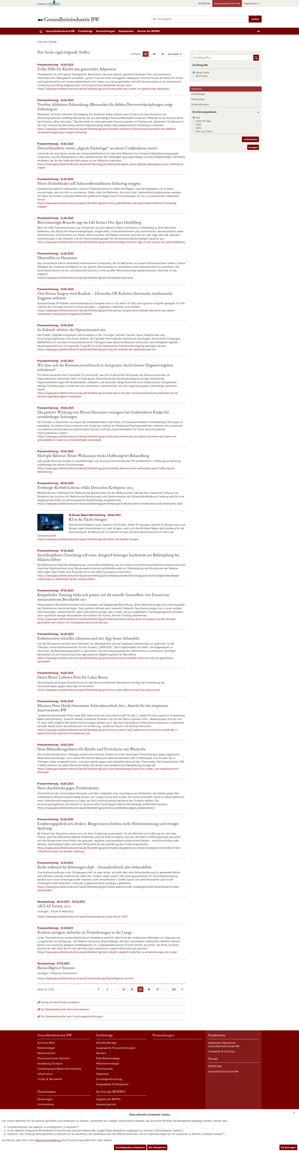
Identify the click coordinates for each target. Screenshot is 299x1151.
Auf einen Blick (46, 1042)
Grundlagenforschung (109, 1079)
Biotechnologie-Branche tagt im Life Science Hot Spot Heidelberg (89, 223)
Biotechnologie (46, 1048)
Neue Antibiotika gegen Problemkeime (68, 788)
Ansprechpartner (106, 1104)
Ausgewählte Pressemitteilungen (115, 1048)
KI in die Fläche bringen (88, 520)
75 (163, 54)
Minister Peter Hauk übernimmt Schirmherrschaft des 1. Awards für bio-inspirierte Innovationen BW (102, 708)
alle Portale (202, 76)
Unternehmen (45, 1104)
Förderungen (198, 99)
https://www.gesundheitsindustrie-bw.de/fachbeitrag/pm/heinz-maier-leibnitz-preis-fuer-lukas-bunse (98, 689)
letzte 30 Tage (203, 121)
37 (157, 989)
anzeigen (253, 147)
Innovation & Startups (221, 1051)
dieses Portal (202, 72)
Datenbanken (126, 31)
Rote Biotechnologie (108, 1058)
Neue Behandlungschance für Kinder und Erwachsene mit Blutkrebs (91, 749)
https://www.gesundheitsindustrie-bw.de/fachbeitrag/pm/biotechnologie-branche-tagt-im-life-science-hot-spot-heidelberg (111, 242)
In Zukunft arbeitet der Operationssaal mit (71, 330)
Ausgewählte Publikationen (112, 1084)
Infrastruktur (45, 1074)
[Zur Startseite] (69, 19)
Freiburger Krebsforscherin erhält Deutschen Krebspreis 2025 (85, 488)
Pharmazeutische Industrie (53, 1058)
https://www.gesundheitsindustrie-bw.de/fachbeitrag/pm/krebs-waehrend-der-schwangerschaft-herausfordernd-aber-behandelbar (108, 888)
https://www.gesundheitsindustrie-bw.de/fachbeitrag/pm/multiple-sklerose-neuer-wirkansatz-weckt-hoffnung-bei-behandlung (106, 469)
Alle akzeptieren (157, 1147)
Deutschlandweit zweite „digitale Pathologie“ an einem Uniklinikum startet (97, 148)
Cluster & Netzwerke (49, 1079)
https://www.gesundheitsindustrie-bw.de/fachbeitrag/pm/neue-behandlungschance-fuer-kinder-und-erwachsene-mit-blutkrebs (108, 770)
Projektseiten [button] (251, 3)
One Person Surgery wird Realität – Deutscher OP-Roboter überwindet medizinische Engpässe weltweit (105, 296)
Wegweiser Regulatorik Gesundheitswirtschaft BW (223, 1044)
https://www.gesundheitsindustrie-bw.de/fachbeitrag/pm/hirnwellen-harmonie (85, 277)
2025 (198, 127)
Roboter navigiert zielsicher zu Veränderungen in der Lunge (84, 933)
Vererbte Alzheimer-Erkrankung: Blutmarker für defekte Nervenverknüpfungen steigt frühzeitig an (105, 107)
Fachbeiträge (85, 31)
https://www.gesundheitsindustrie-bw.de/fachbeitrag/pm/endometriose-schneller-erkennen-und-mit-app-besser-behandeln (105, 659)
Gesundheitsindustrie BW (227, 3)
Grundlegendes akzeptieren (130, 1147)
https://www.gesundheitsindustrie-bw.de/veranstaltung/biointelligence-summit (85, 978)
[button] (257, 112)
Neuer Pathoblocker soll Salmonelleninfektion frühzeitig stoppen (89, 184)
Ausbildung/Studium (50, 1063)
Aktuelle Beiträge (106, 1042)
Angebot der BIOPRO (108, 1099)
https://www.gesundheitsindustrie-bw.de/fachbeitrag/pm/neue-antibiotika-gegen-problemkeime (95, 808)
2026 (198, 124)
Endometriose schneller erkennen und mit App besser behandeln (88, 639)
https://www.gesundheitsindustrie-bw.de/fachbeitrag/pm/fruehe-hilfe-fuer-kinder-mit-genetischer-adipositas (103, 88)
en (258, 31)
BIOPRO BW (205, 3)
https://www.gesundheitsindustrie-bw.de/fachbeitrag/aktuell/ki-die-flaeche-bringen (88, 539)
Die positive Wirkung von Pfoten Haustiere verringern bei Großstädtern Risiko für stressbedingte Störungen (103, 415)
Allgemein (196, 88)
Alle (198, 117)
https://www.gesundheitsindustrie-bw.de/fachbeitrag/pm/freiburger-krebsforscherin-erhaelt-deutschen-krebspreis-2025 (110, 503)
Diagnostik (102, 1074)
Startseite (42, 41)
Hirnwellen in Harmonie (57, 258)
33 (123, 989)
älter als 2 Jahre (204, 131)
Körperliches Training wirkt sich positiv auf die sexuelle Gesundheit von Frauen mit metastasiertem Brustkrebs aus (103, 597)
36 (149, 989)
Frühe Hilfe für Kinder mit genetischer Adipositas (76, 69)
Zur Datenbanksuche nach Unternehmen (65, 1009)
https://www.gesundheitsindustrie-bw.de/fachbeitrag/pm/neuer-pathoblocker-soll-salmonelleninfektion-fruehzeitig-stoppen (107, 204)
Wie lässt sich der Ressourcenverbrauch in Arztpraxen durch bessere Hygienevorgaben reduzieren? (105, 367)
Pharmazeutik (104, 1068)
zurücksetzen (250, 139)
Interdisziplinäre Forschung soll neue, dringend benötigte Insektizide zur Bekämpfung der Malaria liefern (108, 557)
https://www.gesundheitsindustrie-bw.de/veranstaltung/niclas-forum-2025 (82, 916)
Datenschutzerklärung (48, 1140)
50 (155, 54)
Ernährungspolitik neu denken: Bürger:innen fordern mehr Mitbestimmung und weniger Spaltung (108, 826)
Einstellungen (288, 1147)
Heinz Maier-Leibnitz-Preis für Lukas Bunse (72, 678)
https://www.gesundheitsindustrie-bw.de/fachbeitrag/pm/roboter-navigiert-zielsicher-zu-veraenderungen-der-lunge (107, 952)
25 (146, 54)
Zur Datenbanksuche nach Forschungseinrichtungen (72, 1016)
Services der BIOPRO (148, 31)
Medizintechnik (46, 1053)
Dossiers (101, 1053)
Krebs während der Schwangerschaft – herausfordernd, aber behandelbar (94, 867)
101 (174, 989)
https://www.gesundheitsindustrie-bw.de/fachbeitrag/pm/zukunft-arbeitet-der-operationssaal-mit (96, 349)
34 (132, 989)
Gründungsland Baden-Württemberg (59, 1068)
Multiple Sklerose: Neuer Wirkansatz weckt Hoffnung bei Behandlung (93, 456)
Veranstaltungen (105, 31)
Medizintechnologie (107, 1063)
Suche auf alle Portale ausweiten (60, 1002)
